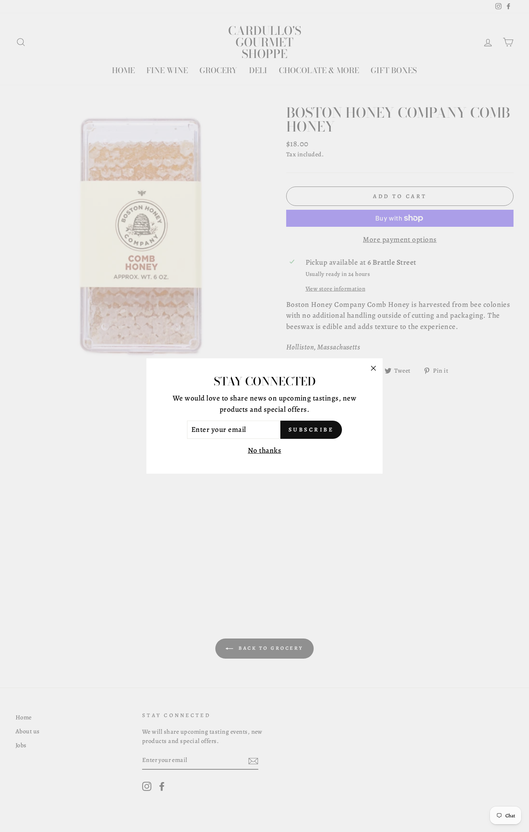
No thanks (264, 450)
